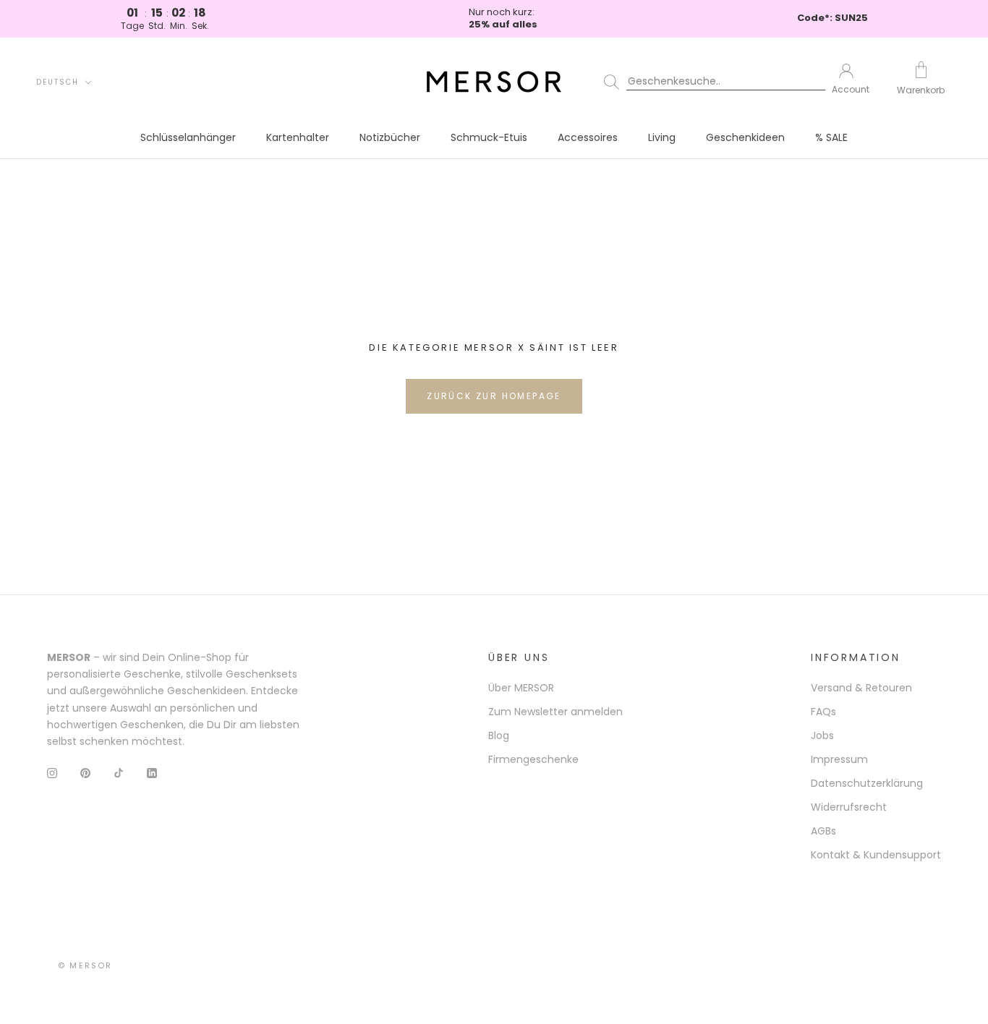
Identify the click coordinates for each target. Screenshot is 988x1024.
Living (662, 137)
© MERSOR (85, 965)
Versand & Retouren (861, 687)
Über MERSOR (521, 687)
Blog (498, 735)
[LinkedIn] (152, 772)
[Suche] (708, 81)
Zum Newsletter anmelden (555, 711)
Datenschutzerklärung (867, 783)
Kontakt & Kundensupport (876, 855)
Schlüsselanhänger (188, 137)
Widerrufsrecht (849, 807)
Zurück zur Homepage (494, 396)
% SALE (831, 137)
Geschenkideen (745, 137)
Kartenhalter (297, 137)
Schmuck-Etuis (489, 137)
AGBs (823, 831)
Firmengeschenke (533, 759)
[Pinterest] (85, 772)
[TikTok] (119, 772)
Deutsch (57, 82)
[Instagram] (52, 772)
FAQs (823, 711)
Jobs (822, 735)
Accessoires (588, 137)
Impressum (839, 759)
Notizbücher (389, 137)
